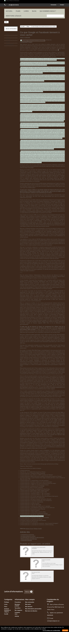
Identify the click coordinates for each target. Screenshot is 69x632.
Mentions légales (13, 16)
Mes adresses (28, 606)
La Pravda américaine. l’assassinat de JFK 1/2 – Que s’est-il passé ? (35, 493)
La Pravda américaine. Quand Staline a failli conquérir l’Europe (34, 490)
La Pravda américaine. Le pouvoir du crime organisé (32, 516)
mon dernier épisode (43, 189)
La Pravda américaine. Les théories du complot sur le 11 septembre (35, 506)
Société (8, 42)
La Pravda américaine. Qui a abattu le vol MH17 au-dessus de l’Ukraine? (36, 474)
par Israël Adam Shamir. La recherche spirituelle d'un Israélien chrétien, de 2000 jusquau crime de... (41, 577)
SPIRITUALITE (10, 44)
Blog (28, 26)
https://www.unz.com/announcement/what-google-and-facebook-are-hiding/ (41, 464)
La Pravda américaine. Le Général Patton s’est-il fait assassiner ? (34, 480)
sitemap (17, 616)
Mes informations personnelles (33, 608)
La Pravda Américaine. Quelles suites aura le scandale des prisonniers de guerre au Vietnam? (41, 476)
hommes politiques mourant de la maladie (52, 255)
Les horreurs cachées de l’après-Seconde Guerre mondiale (33, 520)
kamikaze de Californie (52, 176)
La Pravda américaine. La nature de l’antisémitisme (31, 502)
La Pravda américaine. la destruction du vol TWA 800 (32, 486)
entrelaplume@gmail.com (53, 621)
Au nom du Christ (36, 572)
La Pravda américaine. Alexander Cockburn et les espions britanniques (36, 482)
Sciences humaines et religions (7, 610)
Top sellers (17, 608)
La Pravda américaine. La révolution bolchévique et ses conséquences (36, 500)
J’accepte (65, 630)
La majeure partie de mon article (43, 230)
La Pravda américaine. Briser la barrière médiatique (31, 487)
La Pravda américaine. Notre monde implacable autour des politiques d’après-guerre (39, 496)
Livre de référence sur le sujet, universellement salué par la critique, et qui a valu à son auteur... (52, 565)
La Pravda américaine (25, 470)
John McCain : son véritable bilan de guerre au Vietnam (32, 472)
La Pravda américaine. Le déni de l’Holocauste (30, 504)
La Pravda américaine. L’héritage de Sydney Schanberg (32, 473)
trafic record (35, 44)
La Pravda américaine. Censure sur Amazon (30, 510)
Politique (8, 39)
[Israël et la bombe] (36, 564)
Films (18, 11)
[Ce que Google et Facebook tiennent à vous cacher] (32, 40)
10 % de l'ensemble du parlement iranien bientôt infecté (48, 254)
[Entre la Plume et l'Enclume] (34, 1)
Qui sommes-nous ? (48, 11)
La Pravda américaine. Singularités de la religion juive (32, 497)
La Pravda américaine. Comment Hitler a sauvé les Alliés (33, 511)
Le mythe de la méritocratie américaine (29, 521)
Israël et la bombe (46, 559)
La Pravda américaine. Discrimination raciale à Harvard (32, 509)
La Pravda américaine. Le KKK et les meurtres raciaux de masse (34, 484)
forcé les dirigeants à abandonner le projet (43, 144)
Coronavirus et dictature (26, 540)
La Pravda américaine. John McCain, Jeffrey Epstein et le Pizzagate (35, 514)
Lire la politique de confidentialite (51, 630)
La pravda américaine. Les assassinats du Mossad (31, 519)
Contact (62, 4)
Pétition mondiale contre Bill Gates (29, 538)
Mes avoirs (28, 604)
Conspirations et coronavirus (27, 534)
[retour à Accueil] (6, 22)
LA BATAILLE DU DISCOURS (38, 547)
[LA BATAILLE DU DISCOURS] (26, 551)
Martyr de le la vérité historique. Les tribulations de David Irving (34, 489)
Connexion (53, 4)
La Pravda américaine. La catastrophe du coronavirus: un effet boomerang (36, 524)
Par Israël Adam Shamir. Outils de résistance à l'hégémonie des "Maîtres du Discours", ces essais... (42, 552)
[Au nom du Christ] (26, 576)
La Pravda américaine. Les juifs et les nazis (29, 503)
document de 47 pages (46, 56)
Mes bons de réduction (31, 611)
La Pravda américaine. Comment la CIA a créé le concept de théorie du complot (38, 483)
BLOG (34, 11)
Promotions (18, 602)
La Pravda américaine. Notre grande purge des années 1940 (33, 491)
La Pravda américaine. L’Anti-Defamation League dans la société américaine (37, 507)
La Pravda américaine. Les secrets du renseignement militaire (34, 513)
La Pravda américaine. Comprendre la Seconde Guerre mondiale (34, 517)
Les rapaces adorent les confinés (28, 536)
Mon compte (30, 599)
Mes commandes (29, 602)
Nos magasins (18, 610)
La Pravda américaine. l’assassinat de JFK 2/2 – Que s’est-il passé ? (35, 494)
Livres (26, 11)
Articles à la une (29, 528)
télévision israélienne (38, 318)
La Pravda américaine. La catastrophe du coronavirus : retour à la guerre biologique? (39, 523)
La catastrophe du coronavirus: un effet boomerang (32, 537)
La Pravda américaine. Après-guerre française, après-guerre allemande (35, 499)
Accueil (9, 11)
